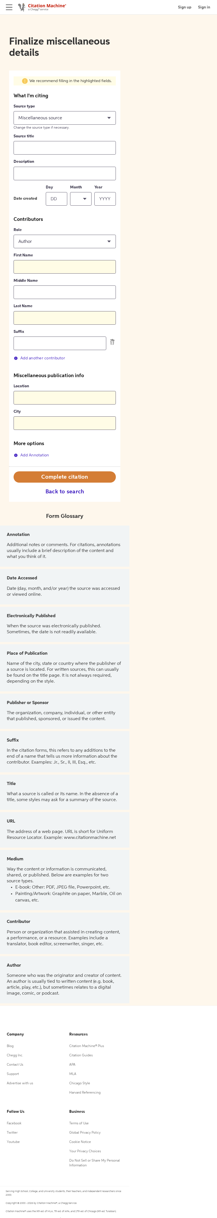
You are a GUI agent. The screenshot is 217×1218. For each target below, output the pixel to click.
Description (24, 162)
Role (18, 230)
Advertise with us (20, 1083)
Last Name (23, 306)
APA (72, 1065)
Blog (10, 1046)
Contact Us (15, 1065)
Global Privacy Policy (85, 1133)
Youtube (13, 1142)
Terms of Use (79, 1123)
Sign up (184, 7)
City (17, 412)
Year (98, 187)
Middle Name (26, 281)
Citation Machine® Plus (86, 1046)
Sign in (204, 7)
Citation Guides (81, 1055)
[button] (65, 118)
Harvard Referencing (85, 1092)
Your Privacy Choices (85, 1151)
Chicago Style (79, 1083)
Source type (24, 106)
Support (13, 1074)
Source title (24, 136)
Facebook (14, 1123)
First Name (23, 255)
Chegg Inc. (15, 1055)
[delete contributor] (112, 342)
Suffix (19, 332)
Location (21, 386)
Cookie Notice (80, 1142)
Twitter (12, 1133)
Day (49, 187)
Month (76, 187)
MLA (72, 1074)
